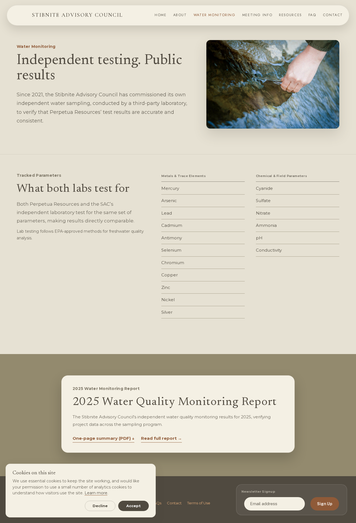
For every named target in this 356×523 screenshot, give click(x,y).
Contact (174, 503)
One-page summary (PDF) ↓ (103, 438)
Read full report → (161, 438)
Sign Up (324, 504)
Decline (100, 506)
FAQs (156, 503)
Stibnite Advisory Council (77, 15)
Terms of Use (198, 503)
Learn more (96, 492)
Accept (133, 506)
